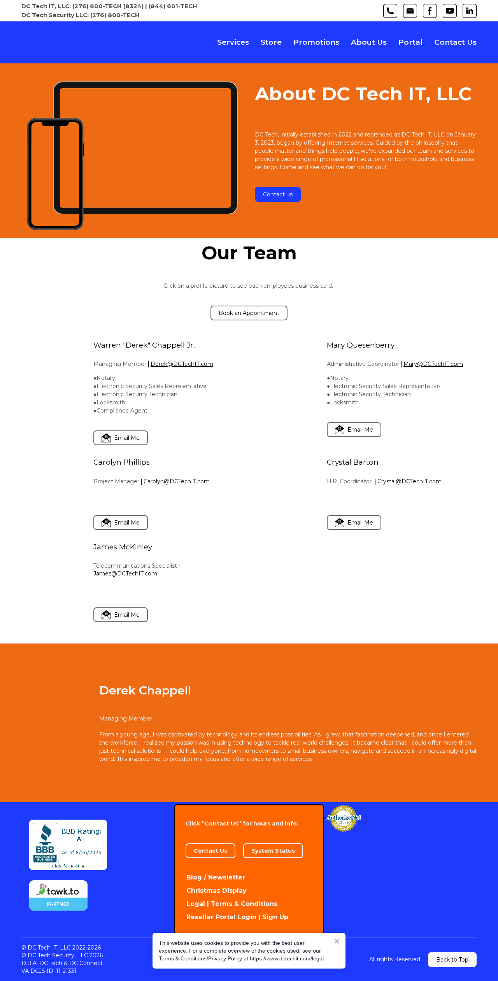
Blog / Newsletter (215, 877)
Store (271, 42)
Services (233, 42)
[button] (390, 11)
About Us (369, 42)
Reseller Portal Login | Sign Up (237, 917)
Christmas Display (216, 890)
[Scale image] (54, 373)
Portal (410, 42)
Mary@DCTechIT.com (433, 363)
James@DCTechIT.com (125, 573)
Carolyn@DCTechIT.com (177, 481)
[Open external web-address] (55, 174)
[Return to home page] (76, 42)
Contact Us (455, 42)
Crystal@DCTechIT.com (409, 481)
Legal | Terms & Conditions (231, 904)
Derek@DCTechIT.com (182, 363)
